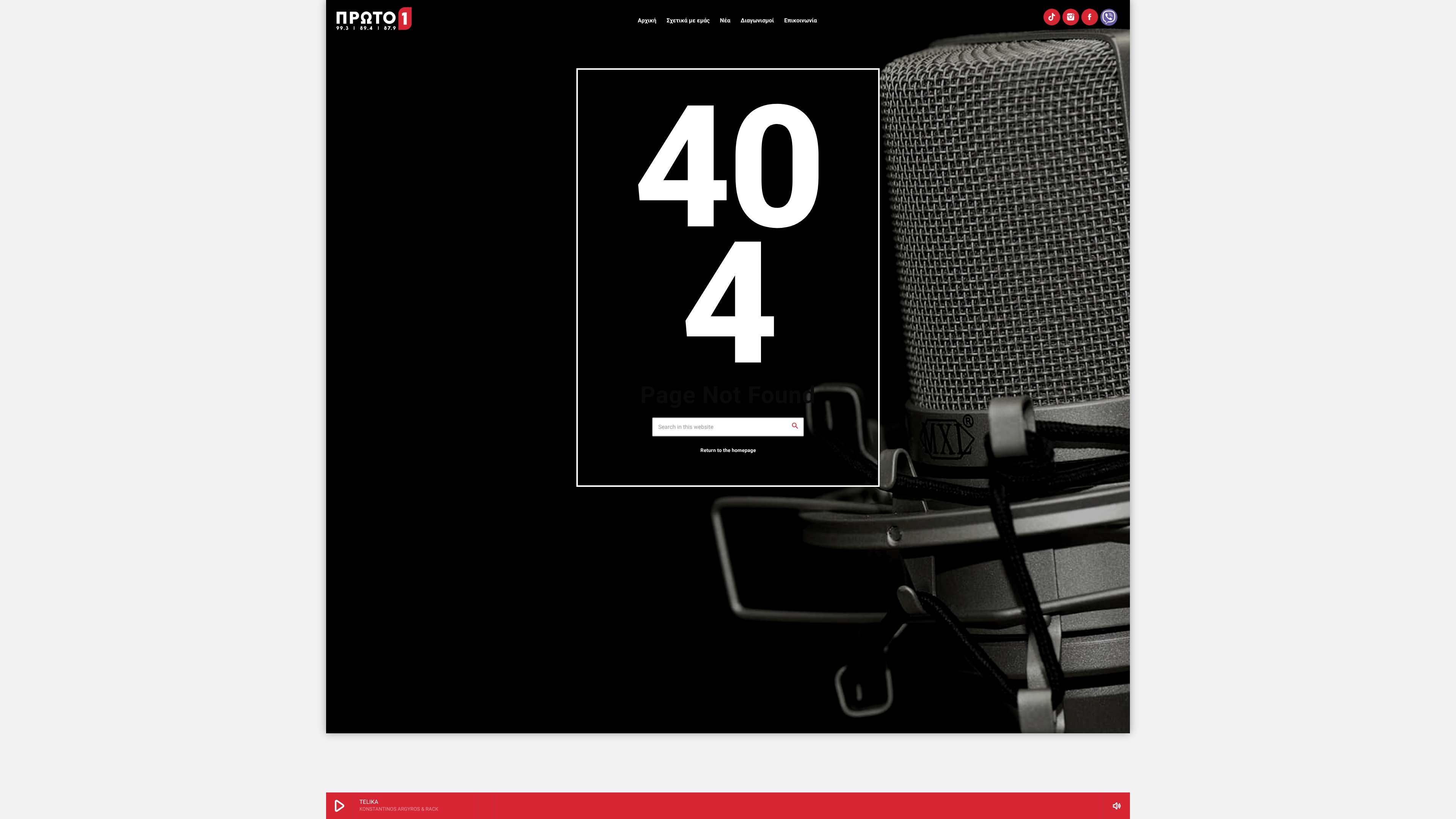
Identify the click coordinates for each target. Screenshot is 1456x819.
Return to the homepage (728, 450)
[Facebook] (1089, 17)
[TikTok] (1051, 17)
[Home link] (374, 18)
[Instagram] (1070, 17)
